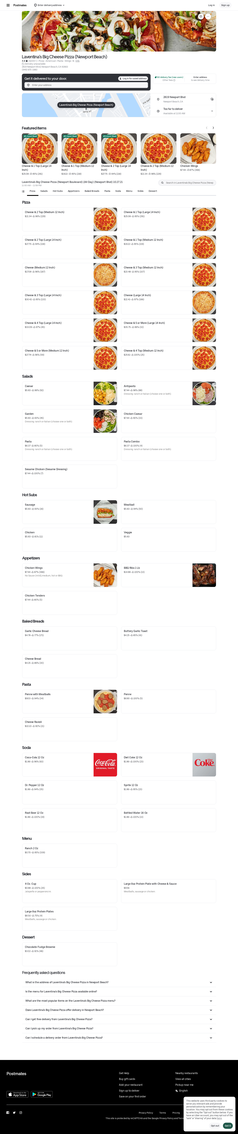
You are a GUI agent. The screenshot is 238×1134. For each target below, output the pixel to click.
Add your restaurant (130, 1084)
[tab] (32, 191)
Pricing (176, 1112)
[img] (86, 105)
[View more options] (208, 16)
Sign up (225, 5)
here (219, 1118)
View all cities (183, 1079)
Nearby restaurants (186, 1073)
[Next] (213, 128)
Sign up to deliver (129, 1090)
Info (78, 61)
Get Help (124, 1073)
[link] (201, 16)
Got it (228, 1125)
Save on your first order (132, 1096)
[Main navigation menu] (8, 5)
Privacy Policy (146, 1112)
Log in (211, 5)
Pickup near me (184, 1084)
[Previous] (207, 128)
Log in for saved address (135, 78)
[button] (119, 982)
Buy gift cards (127, 1079)
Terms (162, 1112)
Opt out (215, 1125)
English (183, 1090)
